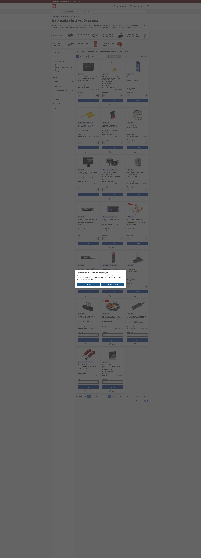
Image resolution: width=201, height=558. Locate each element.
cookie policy (82, 279)
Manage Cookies (112, 285)
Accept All (89, 285)
